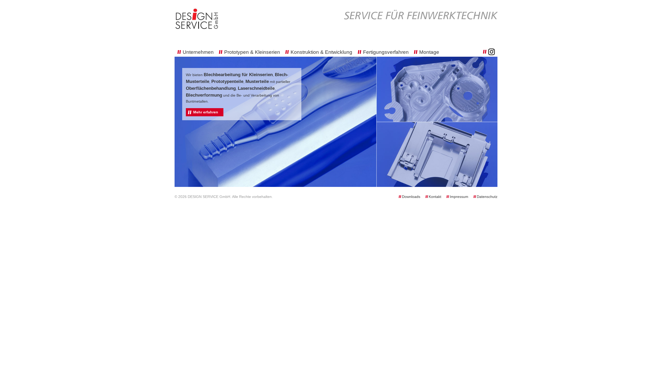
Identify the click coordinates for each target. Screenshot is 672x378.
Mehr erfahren (205, 112)
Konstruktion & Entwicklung (321, 52)
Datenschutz (487, 197)
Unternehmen (198, 52)
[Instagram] (488, 52)
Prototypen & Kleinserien (252, 52)
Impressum (459, 197)
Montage (429, 52)
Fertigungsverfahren (386, 52)
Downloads (411, 197)
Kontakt (435, 197)
